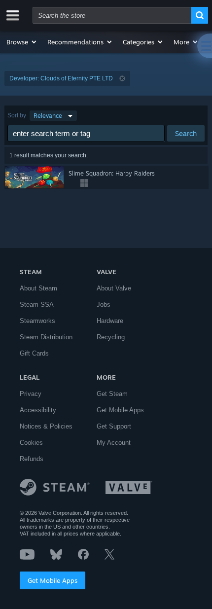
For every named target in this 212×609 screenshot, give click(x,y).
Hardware (110, 320)
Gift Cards (34, 353)
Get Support (114, 426)
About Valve (114, 288)
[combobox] (112, 15)
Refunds (31, 459)
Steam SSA (37, 304)
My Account (114, 442)
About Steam (38, 288)
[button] (21, 42)
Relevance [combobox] (48, 115)
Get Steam (112, 393)
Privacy (30, 393)
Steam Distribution (46, 337)
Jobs (103, 304)
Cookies (31, 442)
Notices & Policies (46, 426)
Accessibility (38, 410)
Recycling (111, 337)
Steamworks (37, 320)
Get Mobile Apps (52, 580)
